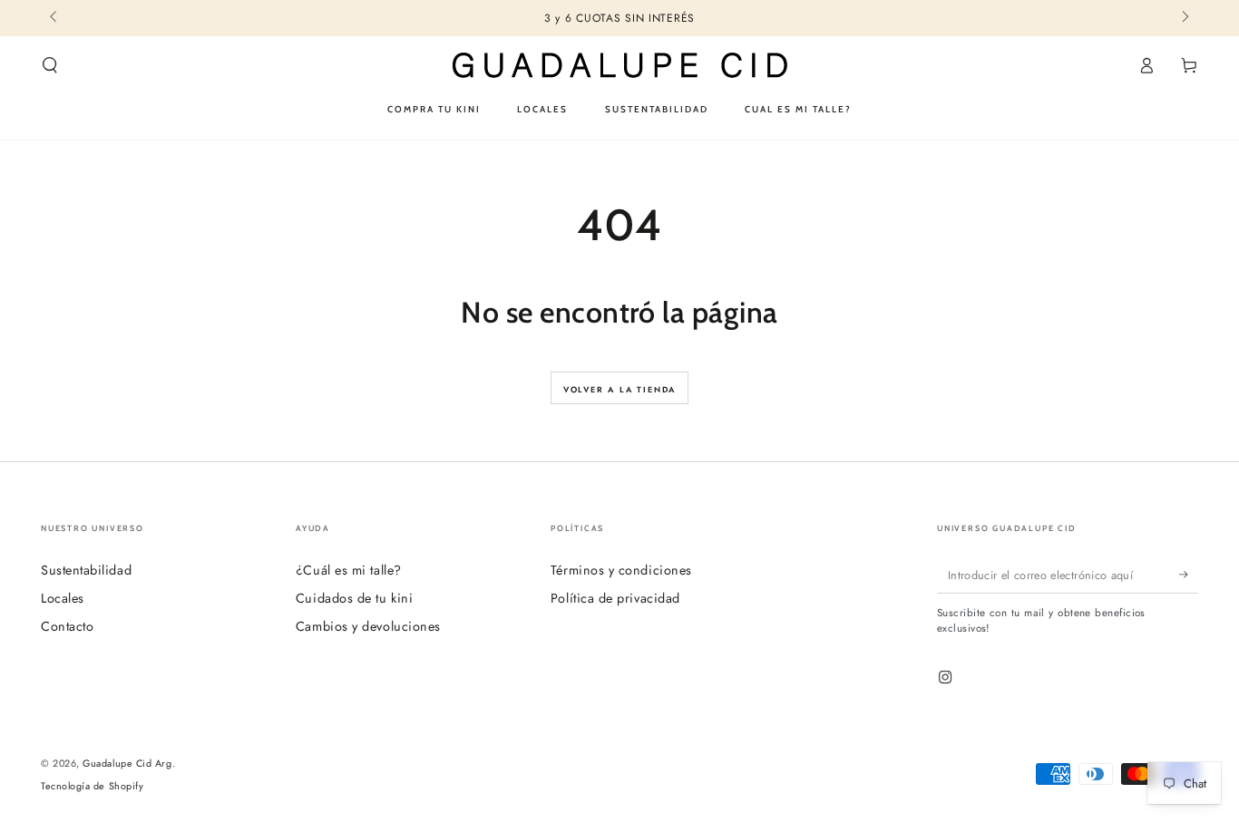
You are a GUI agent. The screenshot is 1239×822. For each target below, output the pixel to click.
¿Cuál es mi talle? (349, 570)
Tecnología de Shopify (92, 786)
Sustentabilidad (86, 570)
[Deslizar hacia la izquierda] (55, 18)
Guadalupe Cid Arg (127, 763)
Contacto (67, 626)
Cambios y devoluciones (368, 626)
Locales (62, 598)
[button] (50, 65)
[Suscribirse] (1188, 574)
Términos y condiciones (621, 570)
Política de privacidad (615, 598)
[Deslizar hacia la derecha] (1184, 18)
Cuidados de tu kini (354, 598)
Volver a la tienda (619, 389)
